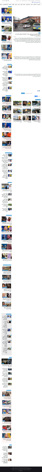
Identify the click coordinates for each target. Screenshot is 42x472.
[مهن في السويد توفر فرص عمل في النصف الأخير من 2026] (10, 205)
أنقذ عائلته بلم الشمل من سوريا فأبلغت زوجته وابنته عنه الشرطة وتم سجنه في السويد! (5, 83)
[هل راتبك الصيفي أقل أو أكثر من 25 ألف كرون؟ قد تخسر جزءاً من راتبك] (9, 336)
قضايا (24, 4)
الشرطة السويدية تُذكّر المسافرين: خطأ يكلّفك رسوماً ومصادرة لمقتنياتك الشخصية (4, 343)
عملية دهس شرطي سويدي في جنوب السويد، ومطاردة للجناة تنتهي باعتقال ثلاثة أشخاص (36, 107)
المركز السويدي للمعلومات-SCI (37, 36)
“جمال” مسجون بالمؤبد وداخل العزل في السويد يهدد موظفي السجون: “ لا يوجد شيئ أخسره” (17, 121)
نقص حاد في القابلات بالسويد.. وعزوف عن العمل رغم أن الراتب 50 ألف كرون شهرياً (5, 200)
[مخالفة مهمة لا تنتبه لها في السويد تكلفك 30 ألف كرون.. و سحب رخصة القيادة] (9, 348)
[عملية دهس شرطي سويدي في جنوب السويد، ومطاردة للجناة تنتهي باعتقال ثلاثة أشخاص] (36, 103)
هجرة (19, 4)
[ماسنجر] (35, 96)
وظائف (13, 4)
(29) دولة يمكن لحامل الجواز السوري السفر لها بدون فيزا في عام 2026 (6, 423)
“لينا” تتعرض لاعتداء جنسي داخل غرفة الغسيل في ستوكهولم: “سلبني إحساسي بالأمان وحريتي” (27, 121)
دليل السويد (28, 4)
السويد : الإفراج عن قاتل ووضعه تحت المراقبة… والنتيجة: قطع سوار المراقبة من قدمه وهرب (7, 366)
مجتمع (16, 4)
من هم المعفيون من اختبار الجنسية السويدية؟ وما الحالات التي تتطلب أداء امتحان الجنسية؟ (7, 241)
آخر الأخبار (35, 4)
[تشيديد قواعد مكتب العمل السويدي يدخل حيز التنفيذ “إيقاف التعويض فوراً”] (10, 160)
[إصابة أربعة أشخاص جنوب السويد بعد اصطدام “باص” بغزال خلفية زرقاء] (10, 369)
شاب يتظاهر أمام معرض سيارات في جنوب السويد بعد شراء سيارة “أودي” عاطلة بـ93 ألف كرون (7, 281)
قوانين (21, 4)
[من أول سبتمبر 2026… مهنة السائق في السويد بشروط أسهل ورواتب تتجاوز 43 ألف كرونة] (10, 194)
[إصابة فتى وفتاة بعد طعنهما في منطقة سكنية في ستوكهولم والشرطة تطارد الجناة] (17, 111)
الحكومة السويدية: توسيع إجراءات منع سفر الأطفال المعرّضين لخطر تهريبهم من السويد (7, 24)
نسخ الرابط (23, 93)
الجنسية (10, 4)
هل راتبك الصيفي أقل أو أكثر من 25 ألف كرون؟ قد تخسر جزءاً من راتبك (4, 337)
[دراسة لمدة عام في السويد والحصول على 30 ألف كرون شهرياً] (10, 209)
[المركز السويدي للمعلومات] (21, 2)
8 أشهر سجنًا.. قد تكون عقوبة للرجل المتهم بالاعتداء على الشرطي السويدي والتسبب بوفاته (27, 107)
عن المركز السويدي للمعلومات (24, 0)
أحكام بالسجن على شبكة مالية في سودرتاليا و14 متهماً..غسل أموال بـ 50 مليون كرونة (36, 121)
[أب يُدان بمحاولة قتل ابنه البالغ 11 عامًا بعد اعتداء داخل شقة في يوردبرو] (27, 111)
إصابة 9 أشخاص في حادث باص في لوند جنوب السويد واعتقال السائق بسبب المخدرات (18, 107)
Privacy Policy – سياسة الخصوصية (31, 0)
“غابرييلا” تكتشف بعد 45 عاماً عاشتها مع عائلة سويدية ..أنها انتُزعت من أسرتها (7, 308)
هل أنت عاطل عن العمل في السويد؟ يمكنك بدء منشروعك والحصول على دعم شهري (7, 191)
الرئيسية (38, 4)
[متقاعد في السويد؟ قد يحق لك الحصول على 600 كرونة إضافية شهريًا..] (10, 171)
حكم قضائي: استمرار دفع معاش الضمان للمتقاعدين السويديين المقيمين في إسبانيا (7, 139)
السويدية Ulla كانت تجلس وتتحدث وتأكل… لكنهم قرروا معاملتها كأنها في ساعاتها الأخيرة (7, 299)
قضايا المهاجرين (5, 4)
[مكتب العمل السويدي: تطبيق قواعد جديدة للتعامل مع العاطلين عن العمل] (10, 67)
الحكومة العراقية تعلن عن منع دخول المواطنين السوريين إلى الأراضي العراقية (6, 406)
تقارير (31, 4)
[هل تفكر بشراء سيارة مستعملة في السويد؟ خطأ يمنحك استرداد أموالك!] (36, 111)
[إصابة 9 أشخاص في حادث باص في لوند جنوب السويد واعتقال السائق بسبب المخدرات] (17, 103)
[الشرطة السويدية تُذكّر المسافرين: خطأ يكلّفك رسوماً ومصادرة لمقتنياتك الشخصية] (9, 341)
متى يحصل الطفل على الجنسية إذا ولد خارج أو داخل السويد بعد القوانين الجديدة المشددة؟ (7, 42)
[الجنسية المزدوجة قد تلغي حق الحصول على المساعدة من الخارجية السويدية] (10, 78)
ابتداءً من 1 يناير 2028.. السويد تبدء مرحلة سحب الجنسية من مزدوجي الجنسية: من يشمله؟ (7, 103)
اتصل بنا (20, 0)
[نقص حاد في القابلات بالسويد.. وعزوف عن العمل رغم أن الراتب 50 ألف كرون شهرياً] (10, 199)
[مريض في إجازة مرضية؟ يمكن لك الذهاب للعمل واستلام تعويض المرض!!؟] (9, 330)
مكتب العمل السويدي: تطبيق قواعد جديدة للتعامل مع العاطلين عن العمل (5, 68)
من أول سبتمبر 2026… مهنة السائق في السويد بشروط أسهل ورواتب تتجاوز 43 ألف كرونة (5, 195)
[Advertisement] (26, 10)
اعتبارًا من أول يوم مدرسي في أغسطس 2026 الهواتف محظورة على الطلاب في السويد (7, 120)
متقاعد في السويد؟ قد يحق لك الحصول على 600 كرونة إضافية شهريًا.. (4, 317)
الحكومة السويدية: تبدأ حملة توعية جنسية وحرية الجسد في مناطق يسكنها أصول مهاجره (7, 439)
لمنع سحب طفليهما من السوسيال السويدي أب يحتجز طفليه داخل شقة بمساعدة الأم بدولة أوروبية (7, 33)
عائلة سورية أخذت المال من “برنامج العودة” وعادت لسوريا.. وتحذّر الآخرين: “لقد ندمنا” (7, 398)
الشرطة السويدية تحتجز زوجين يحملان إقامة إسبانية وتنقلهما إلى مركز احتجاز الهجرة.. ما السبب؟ (7, 272)
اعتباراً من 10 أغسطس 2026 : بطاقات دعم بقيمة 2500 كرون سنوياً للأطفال (5, 89)
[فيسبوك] (37, 96)
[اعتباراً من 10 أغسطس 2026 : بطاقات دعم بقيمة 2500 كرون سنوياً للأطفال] (10, 88)
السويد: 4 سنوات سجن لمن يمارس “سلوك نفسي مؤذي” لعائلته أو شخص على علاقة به (6, 112)
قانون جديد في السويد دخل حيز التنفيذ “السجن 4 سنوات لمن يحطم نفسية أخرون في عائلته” (6, 147)
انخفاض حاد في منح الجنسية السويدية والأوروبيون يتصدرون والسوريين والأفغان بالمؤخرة (7, 251)
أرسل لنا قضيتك (17, 0)
